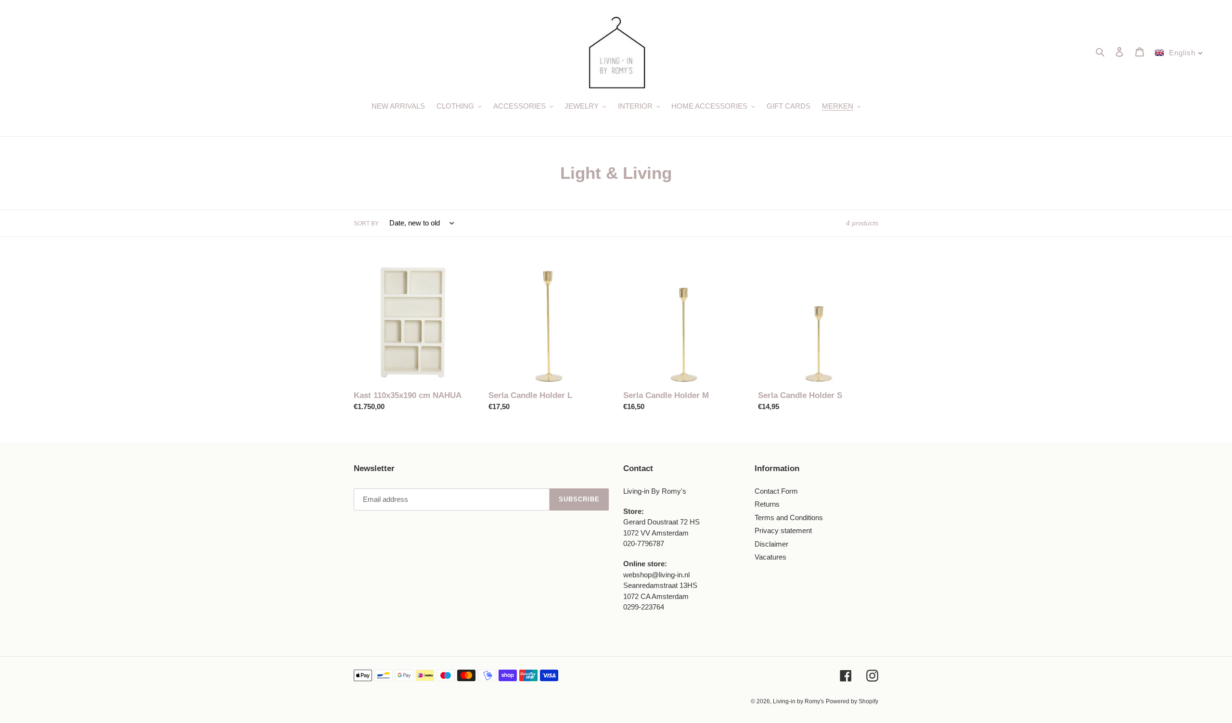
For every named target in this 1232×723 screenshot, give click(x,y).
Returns (767, 504)
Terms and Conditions (789, 517)
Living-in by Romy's (798, 701)
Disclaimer (771, 544)
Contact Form (776, 491)
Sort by (366, 223)
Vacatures (770, 557)
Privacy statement (783, 530)
